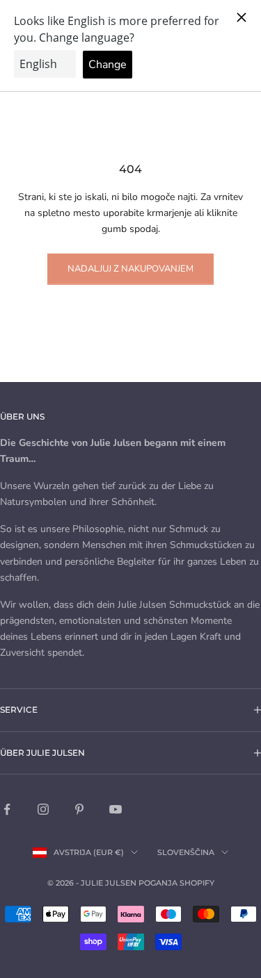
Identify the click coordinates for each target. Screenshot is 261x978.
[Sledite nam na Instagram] (43, 809)
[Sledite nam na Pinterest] (79, 809)
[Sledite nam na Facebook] (7, 809)
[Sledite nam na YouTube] (115, 809)
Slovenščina (185, 852)
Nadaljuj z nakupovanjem (130, 269)
